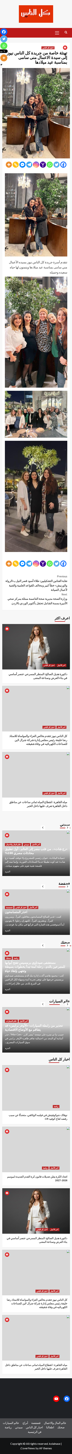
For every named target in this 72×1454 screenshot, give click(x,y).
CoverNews (28, 1448)
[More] (9, 165)
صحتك (8, 962)
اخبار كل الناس (47, 48)
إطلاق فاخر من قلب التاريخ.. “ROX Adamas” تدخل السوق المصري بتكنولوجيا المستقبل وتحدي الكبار (36, 1025)
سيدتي (8, 840)
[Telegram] (29, 165)
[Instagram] (36, 165)
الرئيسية (32, 1431)
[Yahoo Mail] (43, 165)
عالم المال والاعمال (55, 1422)
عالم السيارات (11, 1017)
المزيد (7, 871)
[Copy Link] (16, 165)
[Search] (66, 32)
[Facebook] (63, 165)
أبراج (25, 1422)
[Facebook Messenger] (22, 165)
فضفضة (9, 907)
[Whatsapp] (50, 165)
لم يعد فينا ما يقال (16, 912)
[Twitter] (56, 165)
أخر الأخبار (61, 665)
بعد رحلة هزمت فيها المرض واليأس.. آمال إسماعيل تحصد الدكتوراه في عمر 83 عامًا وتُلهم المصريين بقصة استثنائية (35, 849)
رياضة (56, 1106)
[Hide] (1, 64)
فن (39, 1431)
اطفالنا (50, 1427)
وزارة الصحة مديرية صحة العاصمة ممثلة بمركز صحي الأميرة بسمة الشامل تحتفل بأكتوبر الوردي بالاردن (37, 599)
